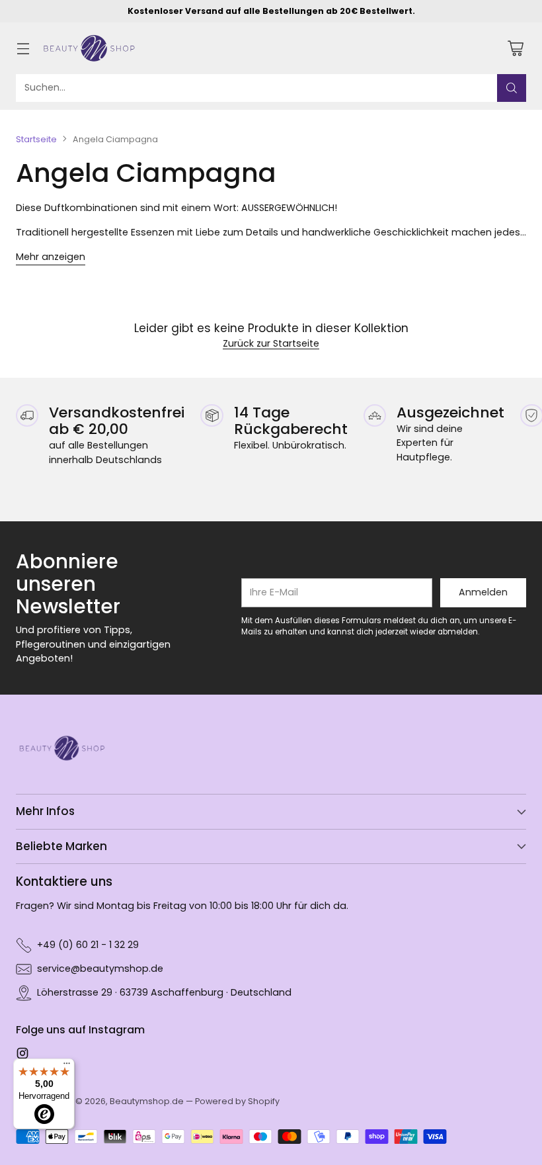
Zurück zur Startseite (271, 343)
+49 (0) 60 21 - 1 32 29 (88, 944)
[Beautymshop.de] (89, 48)
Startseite (36, 139)
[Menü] (67, 1066)
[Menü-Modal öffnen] (22, 48)
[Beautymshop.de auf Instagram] (22, 1055)
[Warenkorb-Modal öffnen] (515, 48)
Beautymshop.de (147, 1101)
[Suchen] (511, 88)
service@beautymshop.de (100, 968)
